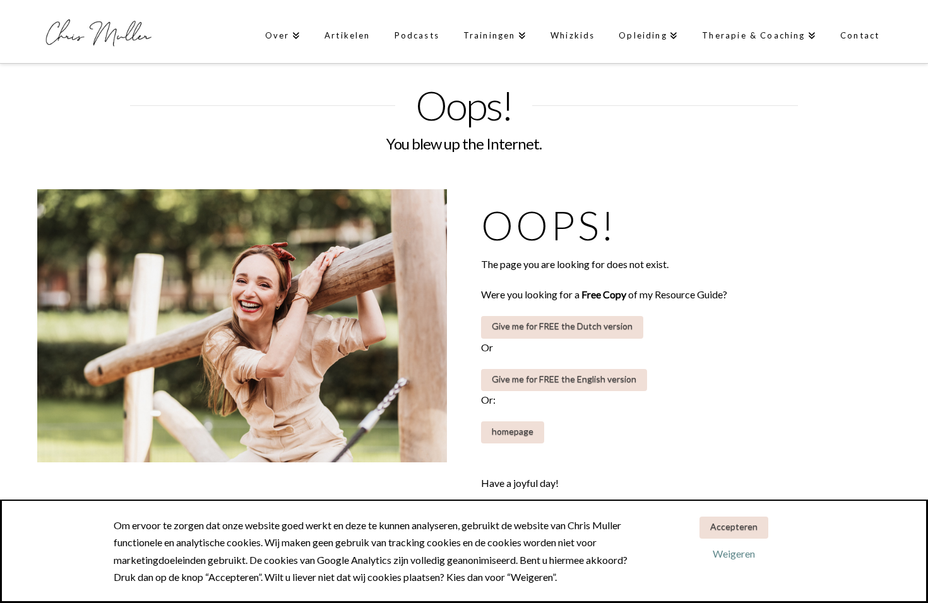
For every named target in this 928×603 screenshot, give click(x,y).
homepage (512, 431)
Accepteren (734, 526)
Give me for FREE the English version (564, 378)
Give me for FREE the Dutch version (562, 325)
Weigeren (734, 553)
